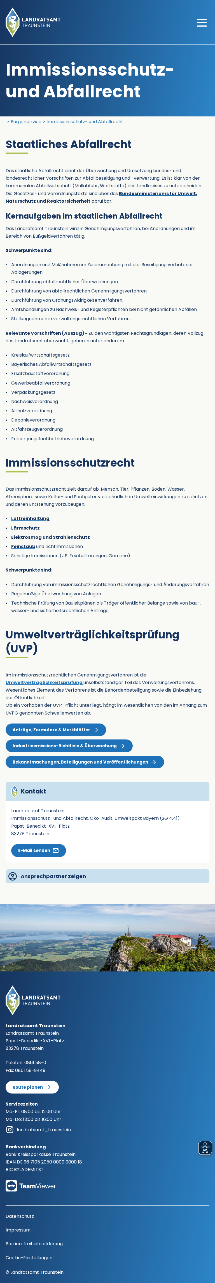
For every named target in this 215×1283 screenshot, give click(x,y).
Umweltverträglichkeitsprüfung (44, 682)
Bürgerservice (26, 121)
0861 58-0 (35, 1062)
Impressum (18, 1230)
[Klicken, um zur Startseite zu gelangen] (33, 22)
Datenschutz (20, 1216)
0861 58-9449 (30, 1070)
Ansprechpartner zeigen (53, 876)
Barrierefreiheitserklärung (34, 1243)
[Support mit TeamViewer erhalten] (31, 1182)
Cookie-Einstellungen (29, 1257)
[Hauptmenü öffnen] (201, 22)
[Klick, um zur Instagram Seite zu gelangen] (10, 1129)
